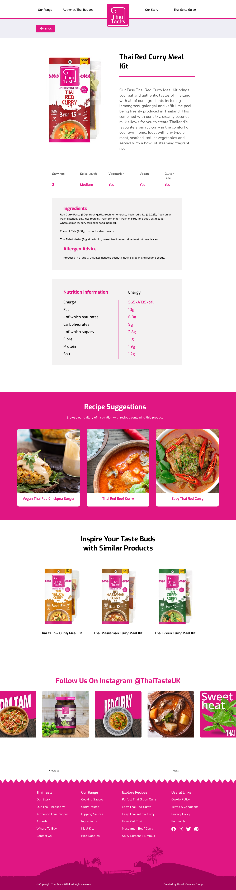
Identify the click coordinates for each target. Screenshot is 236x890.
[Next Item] (230, 714)
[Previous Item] (6, 714)
